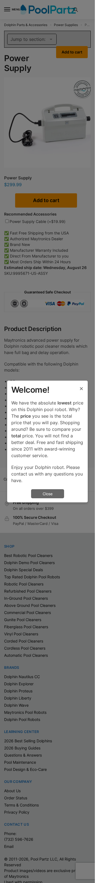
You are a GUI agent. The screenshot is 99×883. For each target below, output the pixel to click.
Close (48, 493)
